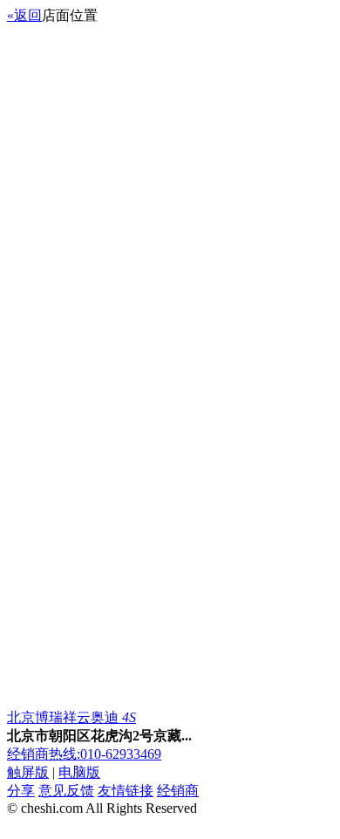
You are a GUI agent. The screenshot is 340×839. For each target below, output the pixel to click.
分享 (21, 790)
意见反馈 (66, 790)
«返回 (24, 15)
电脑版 (79, 772)
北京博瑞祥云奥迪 (71, 717)
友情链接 (125, 790)
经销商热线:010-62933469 (84, 754)
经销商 (178, 790)
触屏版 (28, 772)
